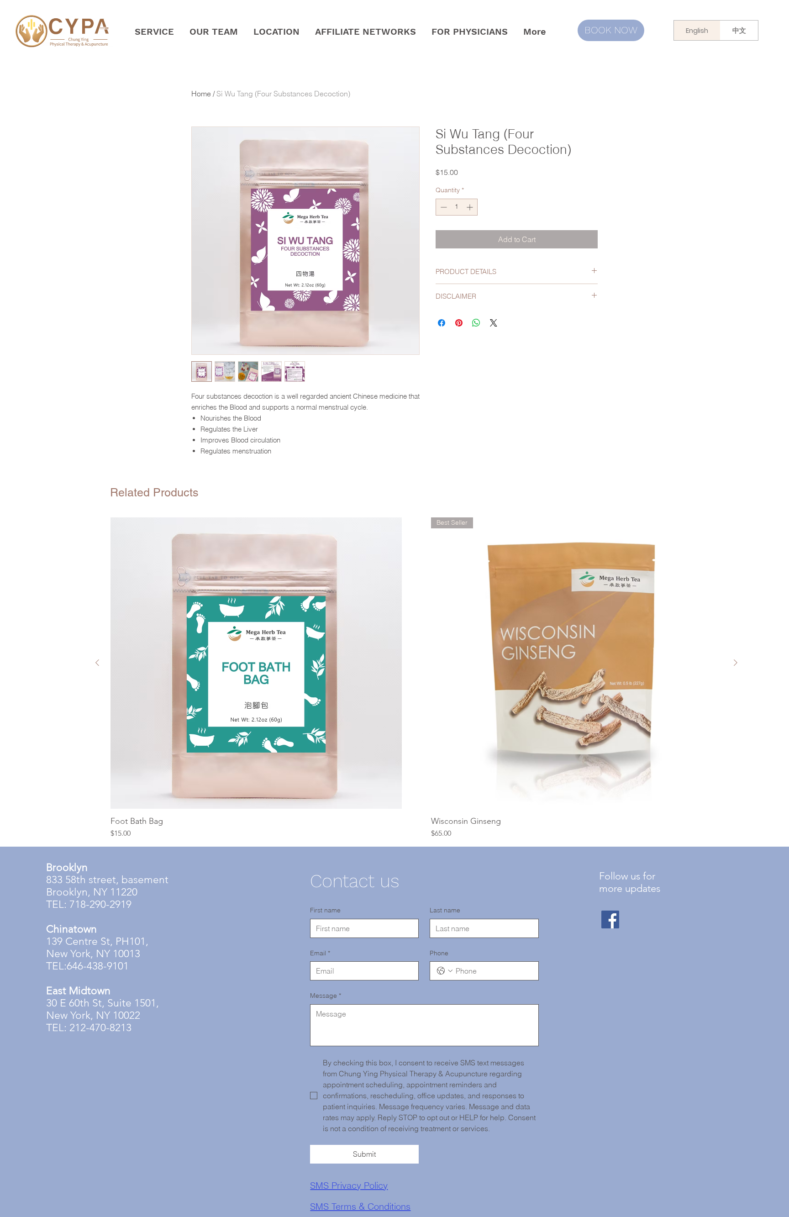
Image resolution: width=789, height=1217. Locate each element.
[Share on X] (493, 322)
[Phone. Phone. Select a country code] (445, 970)
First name (325, 910)
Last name (445, 910)
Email (320, 953)
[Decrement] (442, 207)
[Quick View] (256, 663)
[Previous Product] (97, 662)
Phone (439, 953)
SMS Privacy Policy (349, 1185)
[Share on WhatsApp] (476, 322)
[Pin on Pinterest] (458, 322)
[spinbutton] (456, 207)
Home (201, 93)
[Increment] (470, 207)
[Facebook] (610, 919)
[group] (416, 678)
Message (325, 995)
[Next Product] (735, 662)
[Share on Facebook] (441, 322)
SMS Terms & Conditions (360, 1206)
